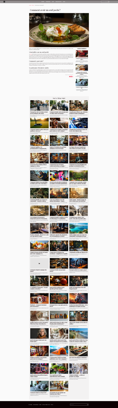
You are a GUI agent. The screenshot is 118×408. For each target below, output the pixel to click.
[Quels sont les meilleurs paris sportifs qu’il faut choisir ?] (59, 280)
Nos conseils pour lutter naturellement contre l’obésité (57, 375)
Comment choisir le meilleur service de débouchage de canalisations (59, 217)
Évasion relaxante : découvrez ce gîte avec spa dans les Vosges (39, 235)
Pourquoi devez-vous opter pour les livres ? (58, 305)
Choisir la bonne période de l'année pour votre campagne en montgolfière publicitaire (39, 254)
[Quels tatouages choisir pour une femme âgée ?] (39, 333)
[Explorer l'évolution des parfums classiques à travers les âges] (59, 140)
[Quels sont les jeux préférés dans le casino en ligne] (39, 368)
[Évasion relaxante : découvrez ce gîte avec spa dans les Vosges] (39, 228)
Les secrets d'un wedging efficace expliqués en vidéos (38, 165)
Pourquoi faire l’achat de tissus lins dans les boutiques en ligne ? (82, 73)
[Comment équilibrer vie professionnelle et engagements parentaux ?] (39, 140)
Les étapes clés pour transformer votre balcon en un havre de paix (77, 147)
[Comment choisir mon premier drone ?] (59, 263)
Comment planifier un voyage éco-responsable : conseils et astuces (39, 200)
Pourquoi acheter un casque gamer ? (78, 270)
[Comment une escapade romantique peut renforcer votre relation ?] (59, 122)
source (31, 54)
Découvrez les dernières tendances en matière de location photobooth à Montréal (59, 183)
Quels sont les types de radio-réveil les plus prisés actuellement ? (58, 323)
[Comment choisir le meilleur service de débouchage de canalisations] (59, 210)
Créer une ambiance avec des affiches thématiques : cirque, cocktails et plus (57, 201)
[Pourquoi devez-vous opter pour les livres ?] (59, 298)
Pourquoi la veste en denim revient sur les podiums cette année (39, 112)
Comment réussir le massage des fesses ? (38, 270)
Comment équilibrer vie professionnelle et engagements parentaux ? (38, 148)
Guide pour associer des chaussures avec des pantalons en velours (58, 235)
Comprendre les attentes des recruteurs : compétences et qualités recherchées (59, 254)
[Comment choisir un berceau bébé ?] (82, 53)
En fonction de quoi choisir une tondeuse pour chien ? (57, 393)
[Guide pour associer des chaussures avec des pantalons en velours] (59, 228)
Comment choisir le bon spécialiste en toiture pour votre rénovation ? (38, 182)
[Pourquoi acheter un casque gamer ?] (78, 263)
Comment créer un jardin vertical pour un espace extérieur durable (77, 182)
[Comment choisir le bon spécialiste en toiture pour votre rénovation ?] (39, 175)
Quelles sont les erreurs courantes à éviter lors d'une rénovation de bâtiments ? (39, 324)
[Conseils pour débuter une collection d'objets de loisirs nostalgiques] (78, 105)
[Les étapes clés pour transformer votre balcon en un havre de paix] (78, 140)
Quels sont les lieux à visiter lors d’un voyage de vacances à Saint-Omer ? (78, 340)
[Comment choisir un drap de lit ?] (82, 82)
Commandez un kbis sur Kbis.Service (78, 252)
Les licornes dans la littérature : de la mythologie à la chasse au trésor (78, 305)
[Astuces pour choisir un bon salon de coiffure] (78, 315)
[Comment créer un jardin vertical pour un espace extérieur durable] (78, 175)
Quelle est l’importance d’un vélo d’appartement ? (77, 288)
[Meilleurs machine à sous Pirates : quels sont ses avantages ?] (39, 350)
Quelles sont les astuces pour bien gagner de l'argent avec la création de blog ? (58, 341)
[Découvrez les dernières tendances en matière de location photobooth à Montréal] (59, 175)
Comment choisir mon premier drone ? (57, 270)
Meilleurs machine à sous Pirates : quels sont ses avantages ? (38, 358)
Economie (42, 1)
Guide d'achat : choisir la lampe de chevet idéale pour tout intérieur (77, 200)
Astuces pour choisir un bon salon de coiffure (78, 323)
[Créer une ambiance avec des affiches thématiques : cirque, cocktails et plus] (59, 193)
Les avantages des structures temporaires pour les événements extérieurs (38, 218)
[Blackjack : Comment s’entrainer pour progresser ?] (39, 298)
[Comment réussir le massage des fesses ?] (39, 263)
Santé (53, 1)
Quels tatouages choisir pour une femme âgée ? (38, 340)
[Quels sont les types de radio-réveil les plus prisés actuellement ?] (59, 315)
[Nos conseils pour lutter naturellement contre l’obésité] (59, 368)
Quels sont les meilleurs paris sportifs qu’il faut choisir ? (57, 288)
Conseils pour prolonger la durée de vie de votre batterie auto (78, 130)
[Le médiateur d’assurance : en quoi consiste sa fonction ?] (39, 280)
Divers (64, 1)
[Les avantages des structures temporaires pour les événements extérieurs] (39, 210)
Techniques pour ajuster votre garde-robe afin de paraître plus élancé (77, 218)
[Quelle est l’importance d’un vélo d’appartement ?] (78, 280)
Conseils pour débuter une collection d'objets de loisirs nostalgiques (78, 112)
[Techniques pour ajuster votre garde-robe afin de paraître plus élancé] (78, 210)
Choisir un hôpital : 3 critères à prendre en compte (77, 375)
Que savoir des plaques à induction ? (78, 357)
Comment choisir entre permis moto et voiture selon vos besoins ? (59, 112)
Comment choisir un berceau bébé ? (82, 59)
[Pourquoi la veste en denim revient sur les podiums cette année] (39, 105)
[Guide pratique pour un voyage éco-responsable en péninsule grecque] (78, 228)
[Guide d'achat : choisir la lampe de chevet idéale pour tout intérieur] (78, 193)
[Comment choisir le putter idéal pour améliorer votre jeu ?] (39, 122)
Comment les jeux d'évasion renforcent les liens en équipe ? (57, 165)
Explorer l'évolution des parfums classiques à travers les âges (58, 147)
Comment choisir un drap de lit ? (82, 87)
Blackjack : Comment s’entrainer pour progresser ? (38, 305)
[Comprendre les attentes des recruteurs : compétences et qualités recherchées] (59, 245)
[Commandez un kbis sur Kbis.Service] (78, 245)
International (48, 1)
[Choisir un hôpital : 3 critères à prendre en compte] (78, 368)
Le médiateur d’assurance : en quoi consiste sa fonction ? (39, 288)
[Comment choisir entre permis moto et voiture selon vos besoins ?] (59, 105)
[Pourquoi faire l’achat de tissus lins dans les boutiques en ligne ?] (82, 67)
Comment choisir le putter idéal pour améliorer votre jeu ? (39, 130)
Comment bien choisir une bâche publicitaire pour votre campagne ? (58, 358)
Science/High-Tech (58, 1)
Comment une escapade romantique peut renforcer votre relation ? (59, 130)
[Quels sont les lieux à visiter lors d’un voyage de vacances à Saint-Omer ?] (78, 333)
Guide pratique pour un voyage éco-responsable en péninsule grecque (78, 235)
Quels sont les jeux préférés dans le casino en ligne (39, 375)
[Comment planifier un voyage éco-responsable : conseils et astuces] (39, 193)
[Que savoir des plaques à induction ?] (78, 350)
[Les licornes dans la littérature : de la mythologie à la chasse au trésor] (78, 298)
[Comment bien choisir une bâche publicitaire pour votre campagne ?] (59, 350)
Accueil (30, 5)
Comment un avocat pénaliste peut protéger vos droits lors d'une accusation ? (77, 166)
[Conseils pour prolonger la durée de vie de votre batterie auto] (78, 122)
